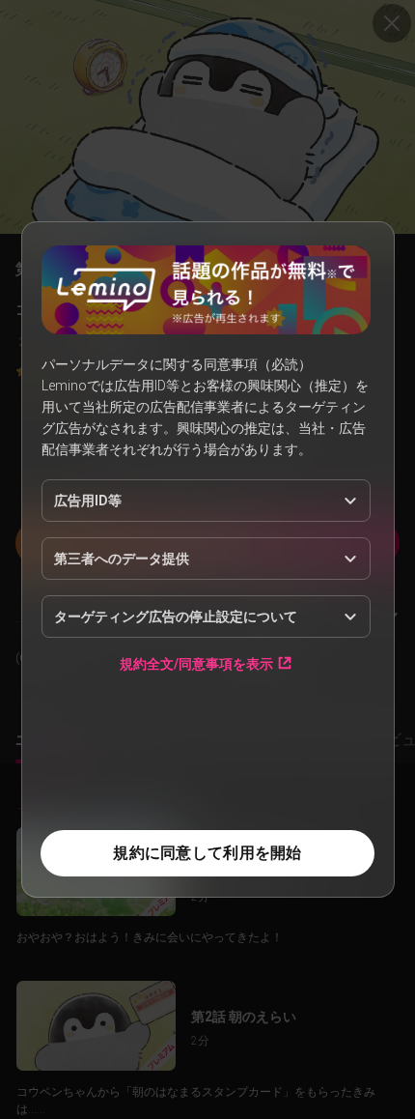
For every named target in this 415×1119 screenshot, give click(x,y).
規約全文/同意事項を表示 (196, 663)
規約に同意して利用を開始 (207, 853)
